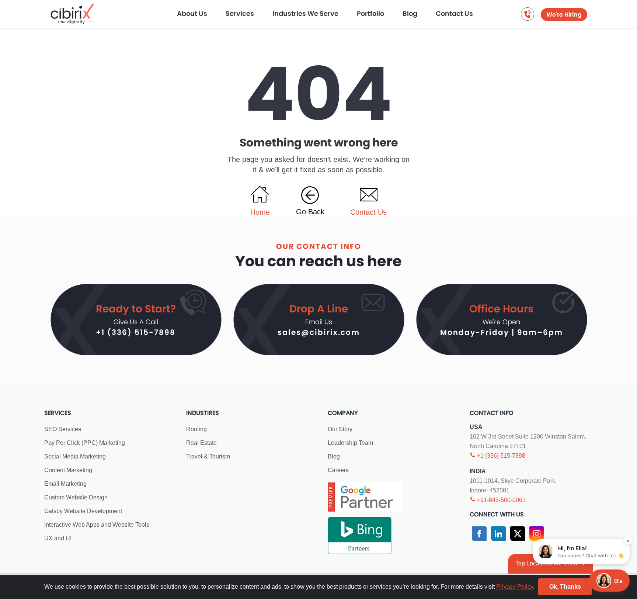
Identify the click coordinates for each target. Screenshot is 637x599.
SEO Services (62, 429)
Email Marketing (65, 484)
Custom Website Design (76, 497)
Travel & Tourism (208, 456)
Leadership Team (350, 443)
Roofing (196, 429)
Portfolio (370, 13)
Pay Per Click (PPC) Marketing (84, 443)
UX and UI (58, 538)
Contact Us (454, 13)
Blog (410, 13)
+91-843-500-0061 (501, 500)
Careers (338, 470)
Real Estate (201, 443)
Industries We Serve (305, 13)
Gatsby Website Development (83, 511)
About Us (192, 13)
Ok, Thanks (565, 587)
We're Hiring (564, 14)
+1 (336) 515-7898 (135, 332)
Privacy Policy (514, 587)
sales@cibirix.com (319, 332)
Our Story (340, 429)
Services (240, 13)
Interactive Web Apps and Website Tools (96, 525)
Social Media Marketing (75, 456)
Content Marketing (68, 470)
